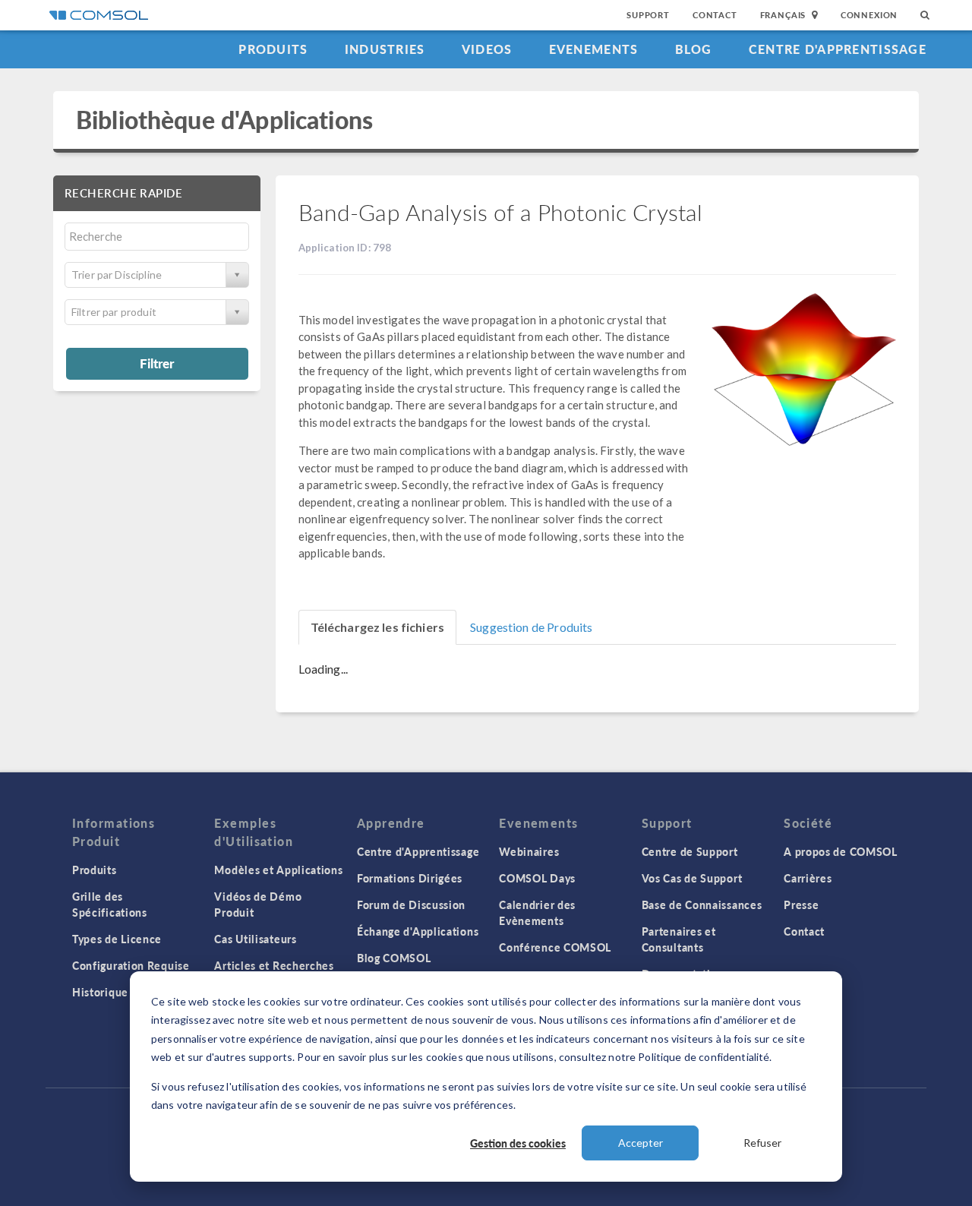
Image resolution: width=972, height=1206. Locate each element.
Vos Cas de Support (692, 878)
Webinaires (529, 851)
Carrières (808, 878)
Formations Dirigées (409, 878)
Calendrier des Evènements (537, 912)
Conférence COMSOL (555, 947)
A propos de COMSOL (841, 851)
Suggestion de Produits (531, 627)
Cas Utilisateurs (255, 938)
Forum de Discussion (411, 904)
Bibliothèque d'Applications (224, 119)
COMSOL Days (537, 878)
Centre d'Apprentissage (837, 49)
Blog (693, 49)
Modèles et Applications (278, 869)
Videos (487, 49)
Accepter (640, 1142)
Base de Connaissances (702, 904)
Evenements (594, 49)
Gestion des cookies (518, 1143)
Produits (273, 49)
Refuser (762, 1142)
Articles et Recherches (273, 965)
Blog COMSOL (394, 957)
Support (648, 15)
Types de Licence (117, 938)
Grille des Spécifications (109, 904)
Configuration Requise (131, 965)
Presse (801, 904)
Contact (715, 15)
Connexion (869, 15)
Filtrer (157, 363)
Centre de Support (690, 851)
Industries (385, 49)
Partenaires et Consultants (679, 939)
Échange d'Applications (417, 931)
